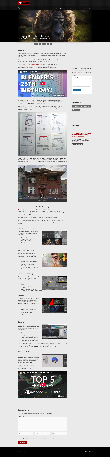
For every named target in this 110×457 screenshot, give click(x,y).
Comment (21, 416)
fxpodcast (69, 8)
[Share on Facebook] (35, 44)
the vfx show (77, 8)
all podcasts (62, 8)
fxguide (76, 106)
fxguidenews (86, 106)
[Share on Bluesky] (40, 44)
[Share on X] (51, 44)
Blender (23, 64)
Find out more (76, 144)
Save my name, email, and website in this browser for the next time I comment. (39, 438)
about (86, 451)
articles (55, 8)
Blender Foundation (37, 64)
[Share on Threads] (45, 44)
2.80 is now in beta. (23, 356)
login (89, 8)
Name (74, 83)
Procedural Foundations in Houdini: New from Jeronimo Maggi (81, 135)
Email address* (76, 77)
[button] (19, 8)
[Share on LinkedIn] (37, 44)
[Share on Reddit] (43, 44)
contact (84, 8)
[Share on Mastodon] (48, 44)
